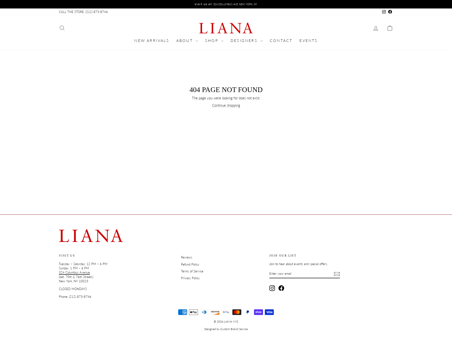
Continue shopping (226, 105)
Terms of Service (192, 271)
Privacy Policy (190, 278)
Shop (212, 40)
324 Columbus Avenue (74, 272)
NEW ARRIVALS (151, 40)
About (185, 40)
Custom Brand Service (234, 329)
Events (308, 40)
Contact (281, 40)
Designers (244, 40)
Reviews (186, 257)
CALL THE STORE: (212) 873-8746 (83, 12)
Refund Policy (190, 264)
